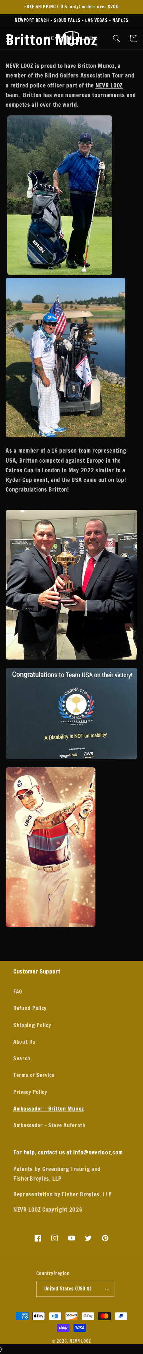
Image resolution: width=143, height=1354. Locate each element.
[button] (9, 38)
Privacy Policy (30, 1092)
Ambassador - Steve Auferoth (49, 1125)
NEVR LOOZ (109, 85)
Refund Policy (30, 1008)
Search (22, 1058)
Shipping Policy (32, 1025)
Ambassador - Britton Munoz (48, 1108)
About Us (24, 1041)
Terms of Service (34, 1075)
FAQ (17, 991)
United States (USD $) (68, 1288)
